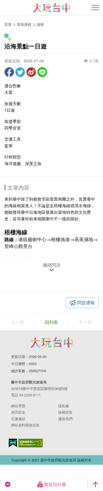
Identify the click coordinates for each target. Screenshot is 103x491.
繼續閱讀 (51, 265)
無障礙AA (30, 443)
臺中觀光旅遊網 (51, 8)
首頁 (8, 24)
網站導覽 (18, 405)
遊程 (40, 24)
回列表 (51, 322)
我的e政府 (13, 443)
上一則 (17, 322)
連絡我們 (65, 418)
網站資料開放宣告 (25, 425)
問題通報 (86, 302)
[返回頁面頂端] (95, 484)
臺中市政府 (51, 342)
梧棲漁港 (60, 239)
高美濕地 (83, 239)
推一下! (20, 72)
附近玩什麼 (55, 484)
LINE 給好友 (42, 72)
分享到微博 (31, 72)
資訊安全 (18, 412)
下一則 (85, 322)
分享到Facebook (9, 72)
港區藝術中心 (32, 239)
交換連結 (18, 418)
